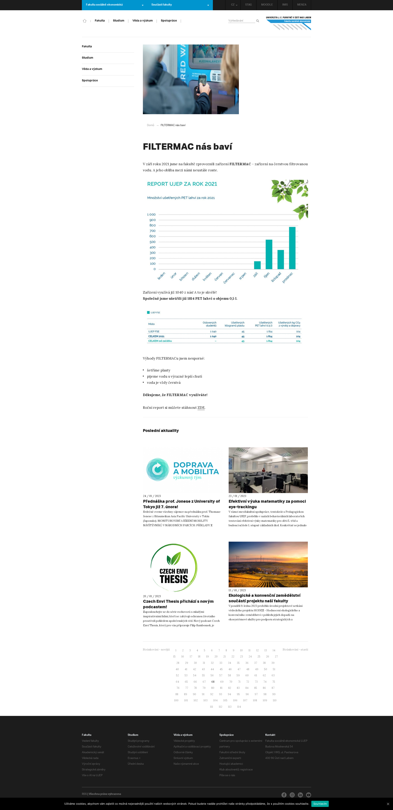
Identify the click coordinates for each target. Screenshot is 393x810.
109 (265, 700)
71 (239, 682)
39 (272, 663)
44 (212, 669)
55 (203, 675)
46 (230, 669)
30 (195, 663)
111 (211, 707)
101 (186, 700)
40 (177, 669)
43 (203, 669)
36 (246, 663)
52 (177, 675)
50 (265, 669)
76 (178, 688)
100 (176, 700)
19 (207, 656)
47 (239, 669)
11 (249, 650)
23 (241, 656)
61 (255, 675)
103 (205, 700)
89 (185, 694)
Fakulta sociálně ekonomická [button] (104, 5)
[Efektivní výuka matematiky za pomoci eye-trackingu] (268, 470)
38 (264, 663)
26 (267, 656)
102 (196, 700)
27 (276, 656)
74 (265, 682)
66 (195, 682)
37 (255, 663)
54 (194, 675)
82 (229, 688)
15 (174, 656)
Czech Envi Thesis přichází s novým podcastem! (178, 604)
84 (246, 688)
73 (256, 682)
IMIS (285, 5)
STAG (248, 5)
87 (273, 688)
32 (212, 663)
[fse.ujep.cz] (288, 23)
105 (225, 700)
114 (239, 707)
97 (256, 694)
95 (238, 694)
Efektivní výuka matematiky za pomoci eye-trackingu (267, 504)
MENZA (301, 5)
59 (238, 675)
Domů (150, 125)
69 (222, 682)
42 (194, 669)
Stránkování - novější (156, 649)
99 (274, 694)
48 (247, 669)
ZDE (201, 407)
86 (264, 688)
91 (203, 694)
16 (182, 656)
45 (221, 669)
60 (247, 675)
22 (233, 656)
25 (258, 656)
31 (204, 663)
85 (255, 688)
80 (212, 688)
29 (186, 663)
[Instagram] (292, 794)
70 (230, 682)
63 (273, 675)
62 (264, 675)
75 (273, 682)
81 (221, 688)
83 (238, 688)
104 (215, 700)
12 (257, 650)
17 (191, 656)
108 (255, 700)
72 (247, 682)
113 (230, 707)
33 (220, 663)
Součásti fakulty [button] (161, 5)
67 (204, 682)
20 (216, 656)
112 (220, 707)
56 (212, 675)
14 (274, 650)
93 (220, 694)
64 (177, 682)
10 (241, 650)
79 (204, 688)
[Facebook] (284, 794)
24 (250, 656)
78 (195, 688)
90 (194, 694)
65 (186, 682)
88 (176, 694)
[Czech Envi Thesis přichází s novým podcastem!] (183, 567)
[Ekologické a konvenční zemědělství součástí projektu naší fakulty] (268, 564)
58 (229, 675)
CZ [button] (233, 5)
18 (199, 656)
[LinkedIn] (300, 794)
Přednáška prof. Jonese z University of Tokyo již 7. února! (181, 504)
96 (247, 694)
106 (235, 700)
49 (256, 669)
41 (186, 669)
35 (238, 663)
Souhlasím (320, 803)
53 (186, 675)
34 (229, 663)
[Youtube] (308, 794)
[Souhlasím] (388, 804)
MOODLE (267, 5)
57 (220, 675)
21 (224, 656)
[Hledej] (258, 21)
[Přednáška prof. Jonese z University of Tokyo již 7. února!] (183, 470)
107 (245, 700)
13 (265, 650)
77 (186, 688)
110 (275, 700)
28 (177, 663)
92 (211, 694)
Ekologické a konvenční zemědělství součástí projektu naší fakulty (264, 598)
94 (229, 694)
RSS (84, 794)
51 (274, 669)
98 (265, 694)
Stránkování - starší (295, 649)
